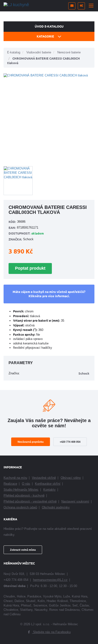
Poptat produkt (30, 268)
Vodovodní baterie (38, 52)
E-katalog (13, 52)
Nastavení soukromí (75, 501)
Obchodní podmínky (56, 507)
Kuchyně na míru (15, 477)
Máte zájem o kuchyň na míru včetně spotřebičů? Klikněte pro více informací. (49, 294)
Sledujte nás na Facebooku (51, 632)
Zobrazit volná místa (23, 549)
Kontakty (49, 489)
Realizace (10, 483)
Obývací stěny (71, 477)
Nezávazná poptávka (31, 441)
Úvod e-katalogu (49, 26)
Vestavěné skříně (44, 477)
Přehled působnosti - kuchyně (24, 495)
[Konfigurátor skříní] (81, 5)
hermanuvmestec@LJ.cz (50, 580)
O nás (26, 483)
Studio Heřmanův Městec (21, 489)
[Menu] (90, 5)
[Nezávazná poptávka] (71, 5)
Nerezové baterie (69, 52)
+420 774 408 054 (70, 441)
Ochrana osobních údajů (20, 507)
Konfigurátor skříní (47, 483)
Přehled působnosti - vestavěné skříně (30, 501)
